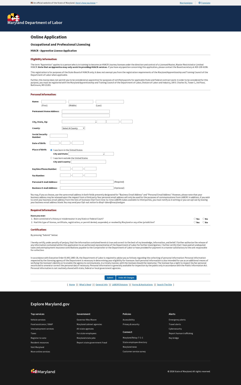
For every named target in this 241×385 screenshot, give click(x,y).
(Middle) (72, 105)
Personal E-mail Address (44, 182)
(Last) (99, 105)
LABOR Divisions (120, 284)
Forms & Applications (142, 284)
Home (72, 284)
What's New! (85, 284)
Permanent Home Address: (45, 111)
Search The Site (164, 284)
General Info (102, 284)
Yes (198, 218)
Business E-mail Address (44, 188)
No (206, 218)
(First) (44, 105)
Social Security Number (39, 135)
